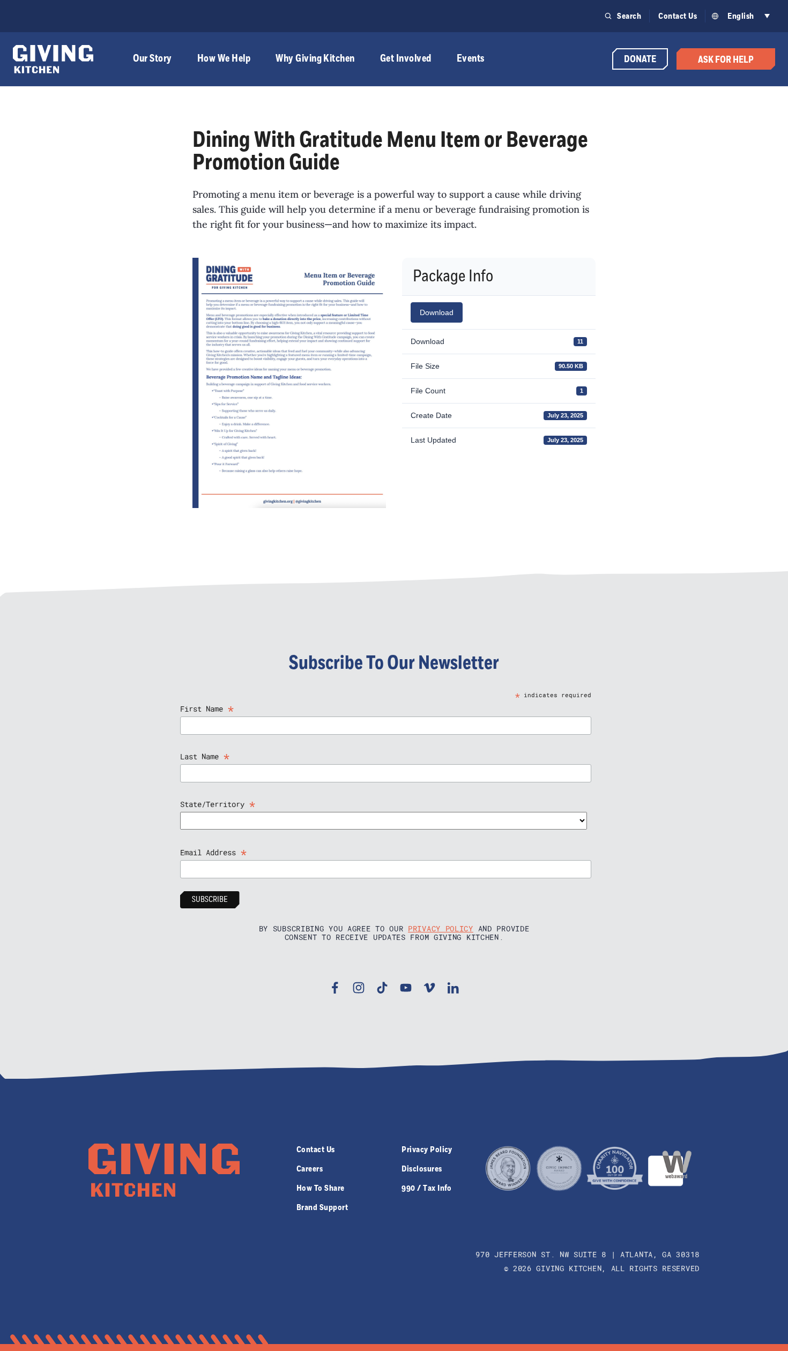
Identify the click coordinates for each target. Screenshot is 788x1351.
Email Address (213, 852)
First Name (207, 709)
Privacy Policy (440, 928)
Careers (309, 1169)
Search (629, 16)
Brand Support (322, 1207)
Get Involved (406, 58)
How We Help (223, 58)
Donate (640, 59)
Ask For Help (726, 60)
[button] (747, 16)
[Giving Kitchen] (53, 59)
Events (471, 58)
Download (437, 312)
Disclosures (422, 1169)
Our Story (152, 58)
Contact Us (677, 16)
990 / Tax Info (427, 1188)
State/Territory (218, 804)
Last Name (205, 756)
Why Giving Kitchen (315, 58)
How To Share (320, 1188)
